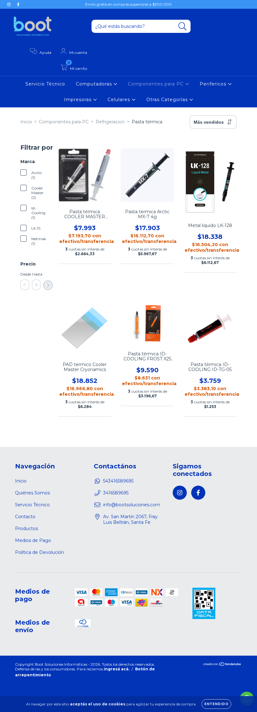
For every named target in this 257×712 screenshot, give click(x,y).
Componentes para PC (156, 84)
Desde (24, 274)
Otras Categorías (167, 99)
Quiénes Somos (32, 493)
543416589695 (118, 481)
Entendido (216, 704)
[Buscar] (182, 26)
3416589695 (115, 493)
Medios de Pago (33, 540)
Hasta (36, 274)
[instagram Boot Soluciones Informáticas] (9, 4)
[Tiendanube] (222, 665)
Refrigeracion (110, 122)
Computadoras (94, 84)
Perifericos (214, 84)
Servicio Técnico (45, 84)
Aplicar (48, 285)
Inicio (26, 122)
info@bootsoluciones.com (131, 505)
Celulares (120, 99)
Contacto (25, 516)
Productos (26, 528)
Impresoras (78, 99)
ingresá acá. (116, 669)
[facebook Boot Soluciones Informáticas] (18, 4)
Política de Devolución (39, 552)
